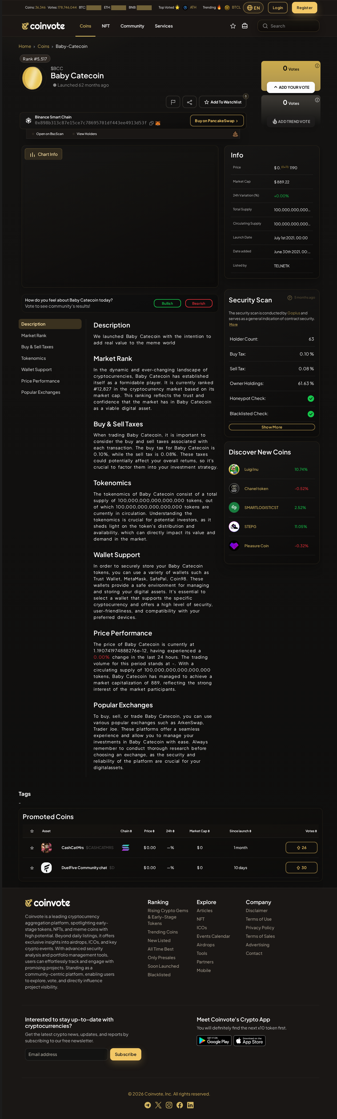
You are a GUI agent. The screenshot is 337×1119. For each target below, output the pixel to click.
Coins (43, 46)
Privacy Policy (260, 927)
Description (33, 324)
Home (25, 46)
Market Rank (33, 335)
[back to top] (326, 1107)
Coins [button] (85, 26)
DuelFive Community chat (84, 867)
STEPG (250, 526)
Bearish (198, 303)
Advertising (258, 944)
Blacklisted (159, 974)
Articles (204, 910)
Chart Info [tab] (48, 154)
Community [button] (132, 26)
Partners (205, 961)
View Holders (87, 134)
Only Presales (161, 957)
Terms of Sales (260, 936)
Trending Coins (163, 932)
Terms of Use (259, 919)
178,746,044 (67, 7)
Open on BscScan (49, 134)
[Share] (189, 101)
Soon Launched (163, 966)
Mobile (204, 970)
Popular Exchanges (40, 392)
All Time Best (161, 949)
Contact (254, 953)
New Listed (159, 940)
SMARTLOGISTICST (261, 507)
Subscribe (126, 1054)
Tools (202, 953)
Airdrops (206, 944)
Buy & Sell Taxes (37, 346)
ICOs (202, 927)
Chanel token (256, 488)
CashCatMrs (73, 847)
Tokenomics (33, 358)
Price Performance (40, 381)
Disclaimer (257, 910)
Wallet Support (36, 369)
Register (304, 7)
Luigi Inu (251, 469)
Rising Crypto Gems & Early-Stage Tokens (168, 917)
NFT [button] (106, 26)
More (233, 324)
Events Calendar (213, 936)
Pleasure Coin (256, 545)
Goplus (293, 312)
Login (278, 7)
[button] (244, 26)
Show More (272, 427)
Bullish (167, 303)
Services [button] (164, 26)
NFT (200, 919)
